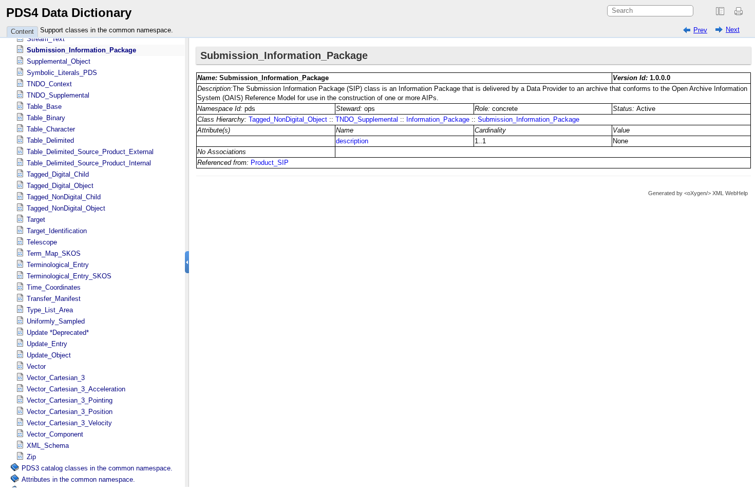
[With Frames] (720, 11)
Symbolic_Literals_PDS (62, 73)
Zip (31, 457)
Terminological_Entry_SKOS (69, 276)
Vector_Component (55, 434)
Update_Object (49, 355)
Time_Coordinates (54, 287)
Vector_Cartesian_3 (56, 378)
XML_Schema (48, 445)
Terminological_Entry (58, 265)
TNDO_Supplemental (58, 95)
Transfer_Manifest (54, 299)
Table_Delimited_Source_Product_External (90, 152)
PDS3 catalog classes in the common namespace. (97, 468)
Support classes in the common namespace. (106, 30)
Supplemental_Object (58, 61)
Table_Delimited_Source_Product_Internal (89, 163)
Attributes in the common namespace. (78, 479)
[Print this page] (740, 11)
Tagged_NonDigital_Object (66, 208)
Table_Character (51, 129)
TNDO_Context (49, 84)
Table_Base (44, 106)
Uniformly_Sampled (56, 321)
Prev (700, 30)
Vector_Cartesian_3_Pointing (69, 400)
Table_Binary (46, 118)
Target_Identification (57, 231)
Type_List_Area (50, 310)
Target (36, 219)
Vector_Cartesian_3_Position (69, 412)
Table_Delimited (50, 140)
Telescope (42, 242)
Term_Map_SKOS (54, 253)
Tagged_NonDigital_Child (64, 197)
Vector (36, 366)
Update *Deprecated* (58, 332)
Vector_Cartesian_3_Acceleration (76, 389)
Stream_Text (46, 39)
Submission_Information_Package (81, 50)
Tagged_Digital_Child (58, 174)
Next (733, 29)
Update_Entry (47, 344)
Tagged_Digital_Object (60, 186)
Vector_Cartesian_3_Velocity (69, 423)
